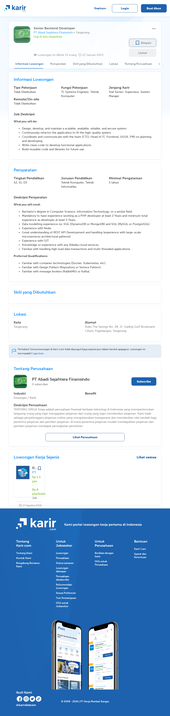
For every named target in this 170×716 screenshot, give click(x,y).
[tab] (28, 64)
